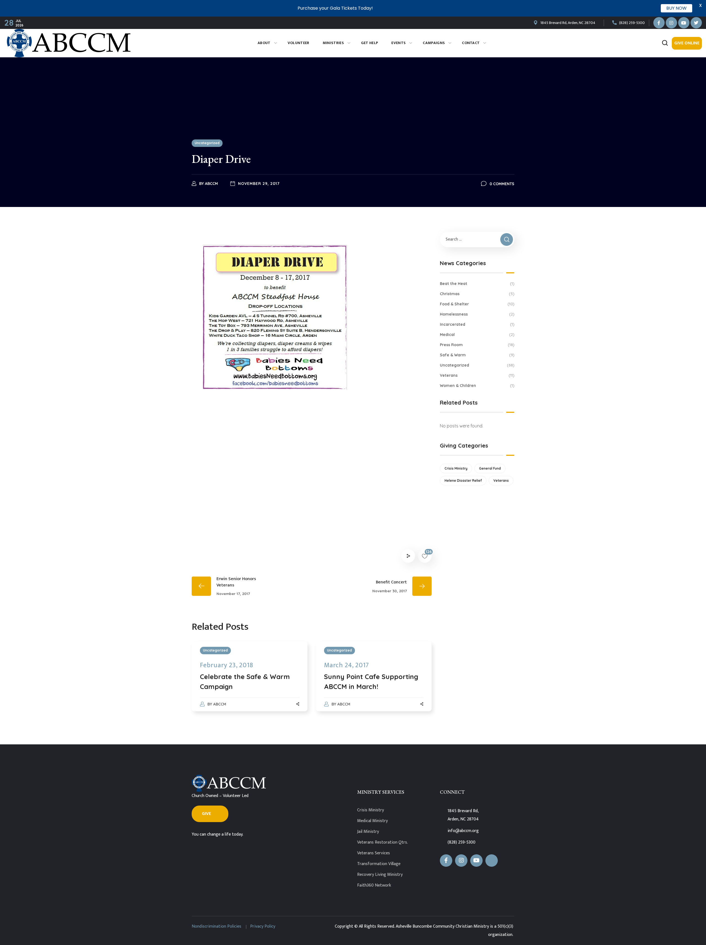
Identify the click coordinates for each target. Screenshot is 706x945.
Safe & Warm (477, 354)
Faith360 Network (374, 885)
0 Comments (502, 183)
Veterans (477, 375)
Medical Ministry (372, 821)
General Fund (490, 468)
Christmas (477, 293)
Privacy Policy (262, 926)
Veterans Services (373, 853)
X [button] (700, 5)
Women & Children (477, 385)
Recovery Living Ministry (380, 874)
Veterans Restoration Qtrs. (382, 842)
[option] (250, 681)
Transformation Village (378, 864)
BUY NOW (676, 8)
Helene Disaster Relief (463, 480)
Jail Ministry (368, 831)
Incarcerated (477, 324)
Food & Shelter (477, 303)
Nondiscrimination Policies (216, 926)
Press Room (477, 344)
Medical (477, 334)
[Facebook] (659, 22)
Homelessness (477, 314)
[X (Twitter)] (491, 860)
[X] (696, 22)
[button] (665, 43)
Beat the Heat (477, 283)
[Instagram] (671, 22)
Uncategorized (207, 143)
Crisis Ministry (456, 468)
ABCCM (211, 183)
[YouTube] (683, 22)
